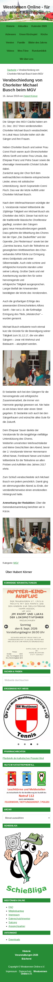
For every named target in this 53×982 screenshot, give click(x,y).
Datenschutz (25, 971)
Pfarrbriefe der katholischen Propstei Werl (23, 758)
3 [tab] (31, 744)
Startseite (11, 70)
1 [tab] (18, 744)
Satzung (13, 922)
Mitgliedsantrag (16, 911)
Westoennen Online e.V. (33, 966)
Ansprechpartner (17, 926)
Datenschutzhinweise (19, 918)
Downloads (14, 939)
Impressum (14, 915)
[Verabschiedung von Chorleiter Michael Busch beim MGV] (26, 117)
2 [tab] (25, 744)
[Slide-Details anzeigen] (26, 627)
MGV (16, 563)
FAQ (11, 907)
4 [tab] (37, 744)
